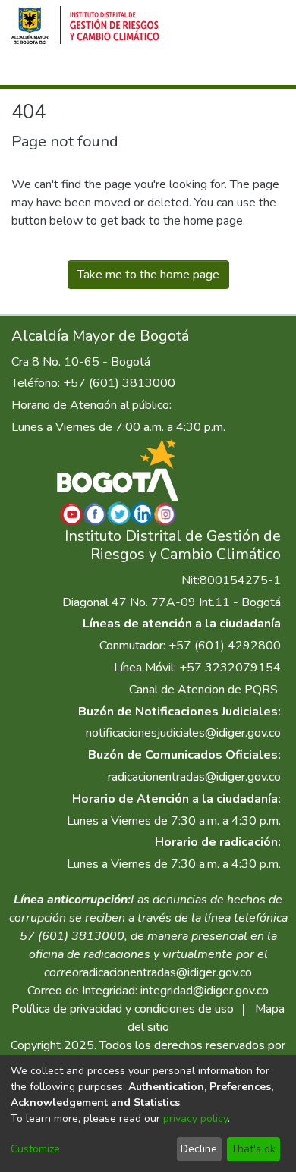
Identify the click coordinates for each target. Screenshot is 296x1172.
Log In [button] (210, 70)
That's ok (253, 1149)
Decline (199, 1149)
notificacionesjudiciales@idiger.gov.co (183, 732)
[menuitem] (178, 70)
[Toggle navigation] (263, 70)
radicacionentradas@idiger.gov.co (194, 776)
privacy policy (195, 1118)
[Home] (85, 25)
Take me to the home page (148, 274)
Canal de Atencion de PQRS (203, 689)
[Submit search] (156, 70)
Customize (35, 1149)
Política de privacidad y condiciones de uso (122, 1009)
